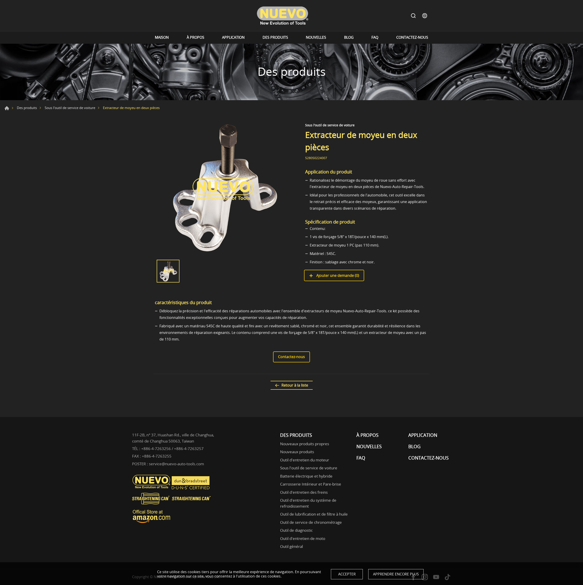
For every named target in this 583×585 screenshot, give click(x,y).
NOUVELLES (316, 37)
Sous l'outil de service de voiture (70, 107)
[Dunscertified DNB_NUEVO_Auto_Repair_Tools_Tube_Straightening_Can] (191, 488)
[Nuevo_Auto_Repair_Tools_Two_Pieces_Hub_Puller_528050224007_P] (223, 189)
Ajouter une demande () (337, 275)
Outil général (291, 546)
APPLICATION (233, 37)
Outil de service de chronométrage (311, 522)
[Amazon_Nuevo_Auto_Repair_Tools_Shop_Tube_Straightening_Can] (151, 523)
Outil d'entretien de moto (302, 538)
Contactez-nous (291, 356)
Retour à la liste (294, 385)
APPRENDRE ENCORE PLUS (396, 574)
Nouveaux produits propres (304, 443)
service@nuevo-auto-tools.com (176, 463)
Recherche (413, 15)
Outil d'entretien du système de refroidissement (308, 503)
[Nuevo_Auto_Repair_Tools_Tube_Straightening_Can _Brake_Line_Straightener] (172, 506)
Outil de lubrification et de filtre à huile (314, 514)
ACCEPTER (347, 574)
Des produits (27, 107)
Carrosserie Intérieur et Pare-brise (310, 484)
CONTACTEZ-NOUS (412, 37)
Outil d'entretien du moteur (304, 460)
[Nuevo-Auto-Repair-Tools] (282, 16)
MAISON (162, 37)
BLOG (349, 37)
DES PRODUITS (275, 37)
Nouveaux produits (297, 451)
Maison (7, 108)
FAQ (374, 37)
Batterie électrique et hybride (306, 476)
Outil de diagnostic (296, 530)
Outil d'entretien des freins (304, 492)
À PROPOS (195, 37)
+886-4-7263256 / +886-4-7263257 (172, 448)
